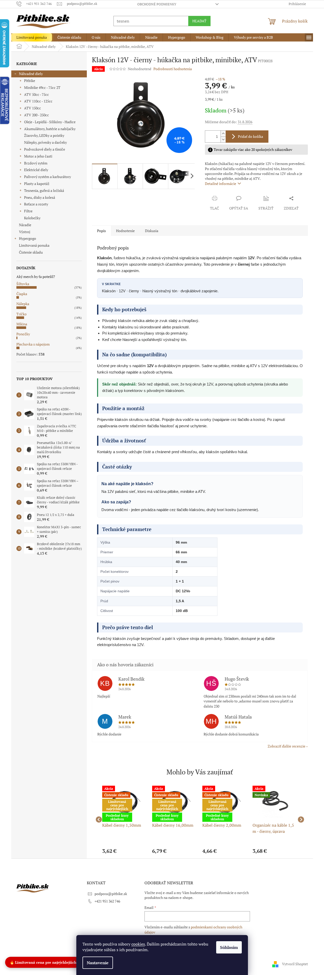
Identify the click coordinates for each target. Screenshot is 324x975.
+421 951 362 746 (107, 901)
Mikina (21, 323)
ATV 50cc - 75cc (36, 94)
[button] (124, 850)
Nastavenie (98, 963)
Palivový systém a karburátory (47, 176)
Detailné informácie (220, 183)
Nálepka (22, 303)
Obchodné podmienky (156, 4)
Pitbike (29, 80)
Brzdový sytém (35, 163)
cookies (138, 944)
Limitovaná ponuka (34, 245)
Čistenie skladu (31, 252)
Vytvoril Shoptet (295, 963)
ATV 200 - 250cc (36, 114)
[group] (125, 819)
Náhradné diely (31, 73)
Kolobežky (32, 217)
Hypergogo (27, 238)
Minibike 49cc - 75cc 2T (42, 87)
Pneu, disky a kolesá (39, 197)
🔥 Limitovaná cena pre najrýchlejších (43, 961)
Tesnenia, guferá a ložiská (44, 190)
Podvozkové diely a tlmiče (44, 149)
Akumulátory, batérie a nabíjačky (50, 128)
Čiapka (21, 293)
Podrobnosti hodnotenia (172, 68)
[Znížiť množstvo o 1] (223, 139)
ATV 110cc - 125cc (38, 101)
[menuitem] (31, 37)
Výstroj (24, 231)
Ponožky (23, 333)
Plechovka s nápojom (33, 344)
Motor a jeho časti (38, 156)
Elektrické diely (36, 169)
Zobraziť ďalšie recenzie (286, 746)
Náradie (25, 224)
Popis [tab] (101, 230)
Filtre (28, 211)
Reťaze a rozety (36, 204)
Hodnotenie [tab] (125, 230)
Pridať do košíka (250, 136)
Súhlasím (229, 947)
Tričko (21, 314)
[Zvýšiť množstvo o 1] (223, 134)
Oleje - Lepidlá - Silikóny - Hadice (50, 121)
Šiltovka (22, 283)
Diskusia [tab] (151, 230)
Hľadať (199, 20)
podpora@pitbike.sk (111, 893)
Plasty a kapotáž (36, 183)
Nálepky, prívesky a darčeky (45, 142)
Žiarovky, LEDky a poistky (44, 135)
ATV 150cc (32, 108)
